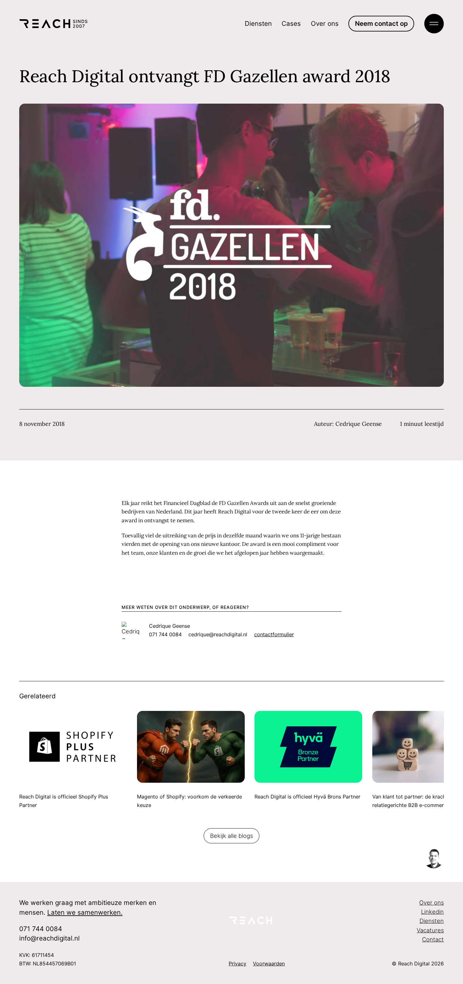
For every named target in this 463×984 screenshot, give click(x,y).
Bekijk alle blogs (231, 835)
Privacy (237, 963)
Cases (291, 23)
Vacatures (430, 930)
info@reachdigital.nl (49, 938)
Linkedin (432, 911)
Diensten (258, 23)
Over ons (325, 23)
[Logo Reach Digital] (44, 23)
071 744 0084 (40, 929)
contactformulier (274, 634)
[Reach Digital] (254, 920)
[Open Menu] (434, 23)
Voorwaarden (269, 963)
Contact (433, 939)
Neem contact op (381, 23)
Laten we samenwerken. (85, 912)
